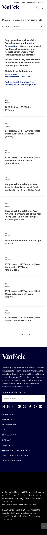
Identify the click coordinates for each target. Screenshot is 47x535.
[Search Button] (37, 8)
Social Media (9, 435)
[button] (20, 335)
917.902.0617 (11, 74)
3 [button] (27, 335)
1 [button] (22, 335)
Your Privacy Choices (18, 450)
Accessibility (9, 424)
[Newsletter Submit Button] (43, 398)
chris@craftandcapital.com (18, 76)
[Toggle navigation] (43, 8)
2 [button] (24, 335)
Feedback (7, 419)
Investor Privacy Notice (15, 455)
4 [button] (29, 335)
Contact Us (8, 414)
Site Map (6, 440)
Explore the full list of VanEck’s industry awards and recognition (20, 83)
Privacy (6, 445)
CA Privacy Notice (11, 461)
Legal (5, 430)
